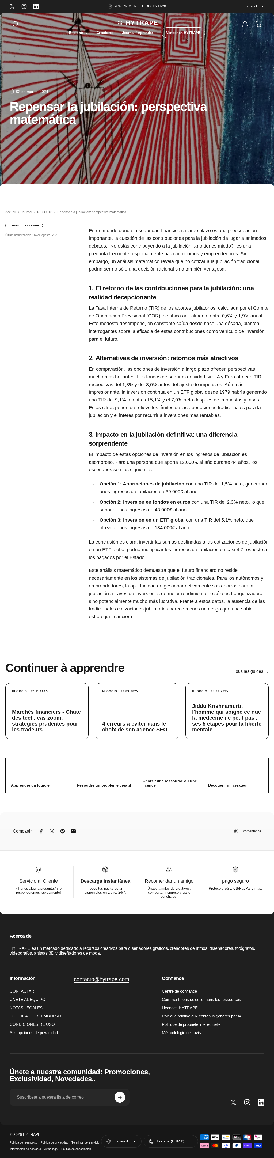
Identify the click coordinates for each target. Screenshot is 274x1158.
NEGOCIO (44, 212)
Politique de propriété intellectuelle (191, 1024)
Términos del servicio (85, 1142)
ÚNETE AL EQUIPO (27, 999)
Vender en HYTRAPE (183, 33)
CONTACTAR (22, 991)
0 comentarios (251, 831)
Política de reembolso (23, 1142)
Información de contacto (25, 1149)
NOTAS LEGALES (26, 1007)
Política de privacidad (54, 1142)
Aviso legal (51, 1149)
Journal (26, 212)
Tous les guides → (251, 671)
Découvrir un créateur (228, 785)
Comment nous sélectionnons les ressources (201, 999)
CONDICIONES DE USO (32, 1024)
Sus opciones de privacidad (34, 1032)
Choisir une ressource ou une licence (170, 783)
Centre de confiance (179, 991)
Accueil (10, 212)
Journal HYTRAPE (24, 225)
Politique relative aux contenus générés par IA (202, 1016)
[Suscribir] (120, 1097)
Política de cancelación (76, 1149)
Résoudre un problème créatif (104, 785)
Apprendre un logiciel (31, 785)
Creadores (105, 33)
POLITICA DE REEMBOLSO (35, 1016)
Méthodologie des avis (181, 1032)
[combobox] (254, 6)
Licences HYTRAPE (180, 1007)
